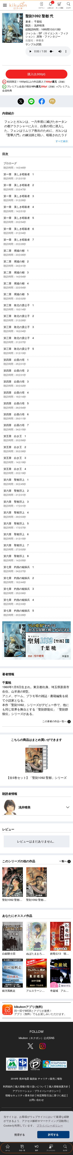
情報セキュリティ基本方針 (20, 1095)
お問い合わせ (36, 1100)
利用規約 (8, 1086)
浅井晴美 (39, 25)
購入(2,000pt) (36, 74)
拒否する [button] (19, 1134)
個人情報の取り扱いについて (31, 1086)
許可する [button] (53, 1134)
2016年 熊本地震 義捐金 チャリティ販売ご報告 (36, 1078)
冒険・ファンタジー (48, 36)
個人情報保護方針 (58, 1086)
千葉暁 (38, 21)
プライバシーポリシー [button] (50, 1125)
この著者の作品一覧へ (54, 721)
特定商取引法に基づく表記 (51, 1095)
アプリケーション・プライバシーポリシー (36, 1091)
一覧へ (63, 861)
